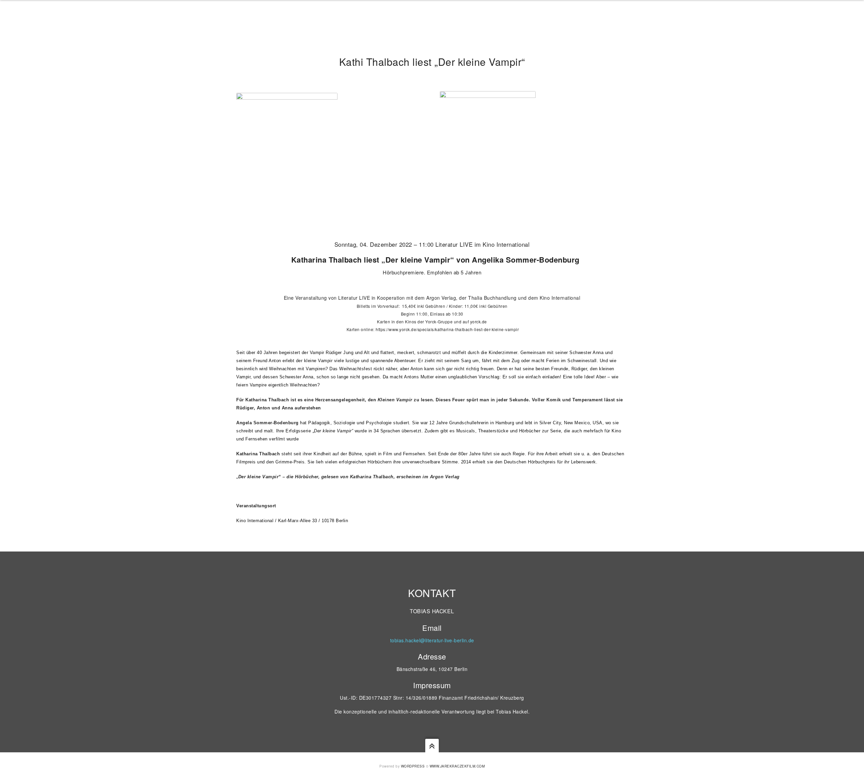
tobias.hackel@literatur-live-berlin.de (432, 640)
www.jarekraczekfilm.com (457, 766)
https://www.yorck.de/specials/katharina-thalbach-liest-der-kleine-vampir (447, 329)
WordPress (413, 766)
